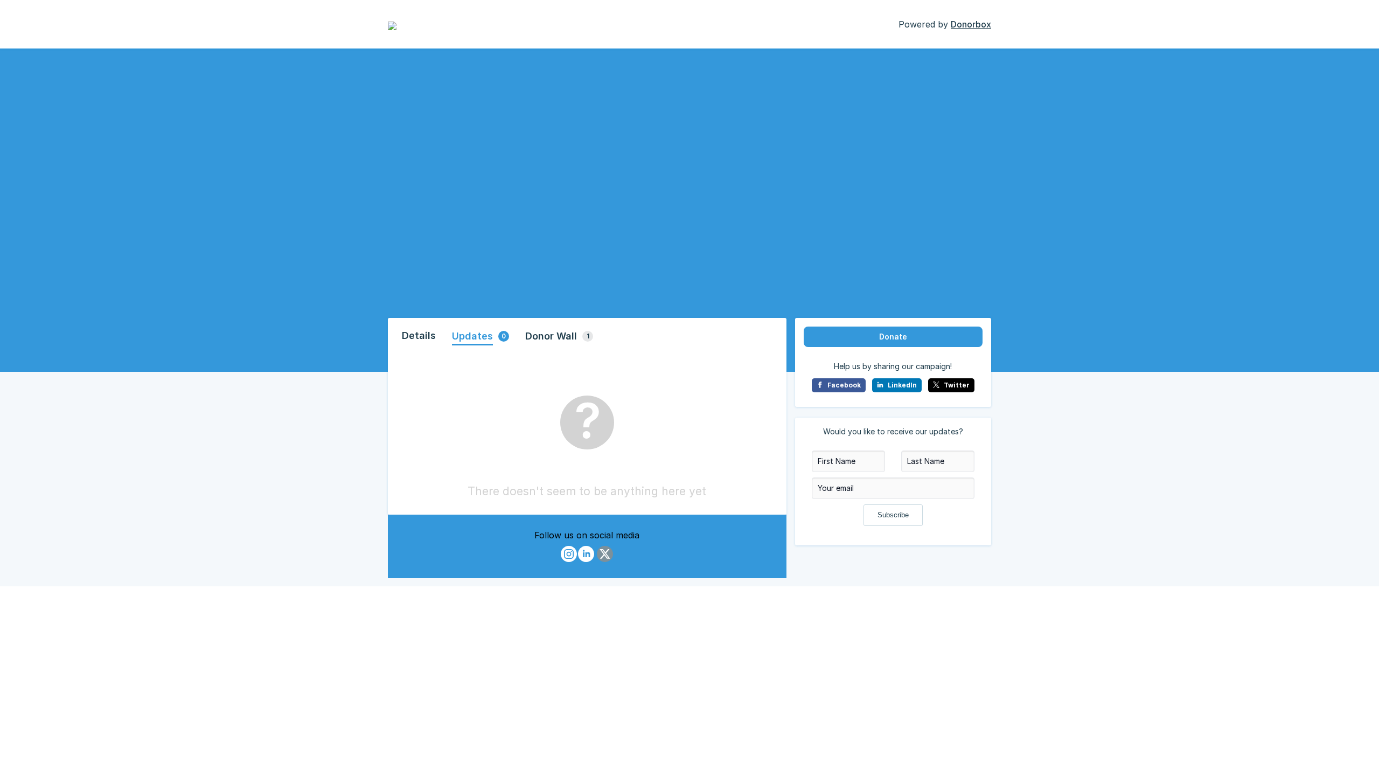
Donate (893, 336)
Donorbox (971, 24)
